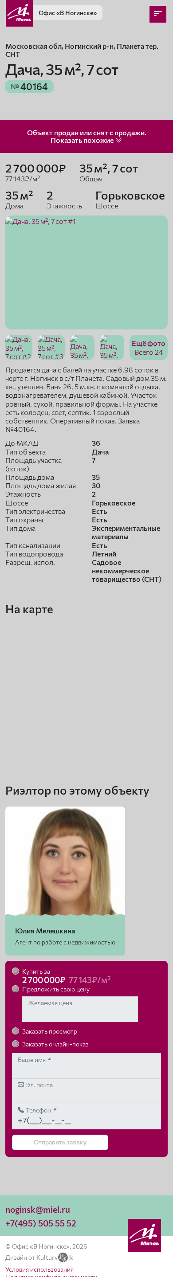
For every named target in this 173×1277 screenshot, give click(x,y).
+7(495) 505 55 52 (40, 1223)
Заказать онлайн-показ (55, 1044)
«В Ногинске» (68, 12)
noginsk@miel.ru (37, 1209)
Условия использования (39, 1269)
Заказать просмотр (49, 1031)
